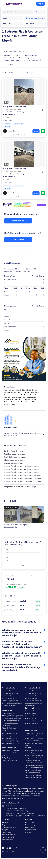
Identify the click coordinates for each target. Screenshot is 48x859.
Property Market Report (9, 760)
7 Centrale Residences (9, 728)
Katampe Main (16, 397)
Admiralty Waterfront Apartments (12, 716)
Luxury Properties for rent (33, 760)
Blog (3, 825)
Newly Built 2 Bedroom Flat (14, 107)
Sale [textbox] (37, 12)
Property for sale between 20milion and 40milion (21, 466)
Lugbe (34, 399)
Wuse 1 (6, 404)
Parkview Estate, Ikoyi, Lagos (34, 733)
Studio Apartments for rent (33, 703)
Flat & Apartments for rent (33, 693)
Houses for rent (29, 705)
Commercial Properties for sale (11, 691)
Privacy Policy (6, 830)
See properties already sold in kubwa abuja (20, 487)
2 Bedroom (8, 47)
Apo (5, 390)
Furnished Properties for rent (34, 753)
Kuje (11, 399)
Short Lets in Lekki (30, 718)
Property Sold (29, 827)
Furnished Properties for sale (14, 454)
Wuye (13, 404)
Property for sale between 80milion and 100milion (22, 475)
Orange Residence (8, 713)
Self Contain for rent (31, 698)
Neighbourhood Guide (9, 753)
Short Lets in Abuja (31, 711)
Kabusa (26, 395)
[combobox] (40, 12)
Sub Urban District (24, 402)
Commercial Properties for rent (34, 691)
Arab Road (8, 55)
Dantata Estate (9, 58)
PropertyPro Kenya (7, 832)
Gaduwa (7, 392)
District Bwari (26, 390)
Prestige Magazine (8, 758)
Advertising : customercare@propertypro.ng (20, 813)
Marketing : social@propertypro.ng (17, 811)
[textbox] (12, 18)
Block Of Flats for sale (8, 698)
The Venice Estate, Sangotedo (11, 718)
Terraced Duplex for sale (9, 705)
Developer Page (30, 825)
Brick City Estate (31, 55)
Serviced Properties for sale (14, 451)
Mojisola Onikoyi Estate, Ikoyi (34, 738)
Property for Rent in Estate (33, 777)
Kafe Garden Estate (18, 60)
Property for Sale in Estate (33, 775)
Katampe (7, 397)
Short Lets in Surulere (31, 723)
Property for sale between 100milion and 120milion (22, 478)
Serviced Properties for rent (33, 750)
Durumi (34, 390)
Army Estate (18, 55)
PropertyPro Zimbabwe (9, 834)
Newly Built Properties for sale (15, 457)
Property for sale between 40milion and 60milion (21, 469)
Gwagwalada (35, 392)
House (21, 51)
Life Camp (18, 399)
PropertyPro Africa (7, 839)
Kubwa (6, 399)
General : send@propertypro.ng (16, 808)
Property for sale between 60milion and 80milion (21, 472)
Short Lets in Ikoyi (30, 716)
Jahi (21, 395)
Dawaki (18, 390)
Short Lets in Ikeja (30, 713)
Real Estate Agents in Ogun (10, 741)
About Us (5, 822)
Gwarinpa (7, 395)
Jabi (17, 395)
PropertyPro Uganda (8, 837)
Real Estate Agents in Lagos (10, 733)
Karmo (37, 395)
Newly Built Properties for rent (34, 755)
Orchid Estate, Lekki (31, 736)
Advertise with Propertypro (10, 750)
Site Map (28, 832)
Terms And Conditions (9, 827)
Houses (6, 295)
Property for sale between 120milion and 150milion (22, 481)
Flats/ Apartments (10, 51)
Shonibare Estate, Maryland (33, 741)
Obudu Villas (6, 725)
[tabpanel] (24, 92)
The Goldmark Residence (10, 723)
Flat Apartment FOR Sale (27, 112)
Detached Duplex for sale (10, 700)
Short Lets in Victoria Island (33, 721)
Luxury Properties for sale (13, 463)
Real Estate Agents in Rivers (10, 743)
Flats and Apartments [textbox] (34, 18)
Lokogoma (26, 399)
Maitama (14, 402)
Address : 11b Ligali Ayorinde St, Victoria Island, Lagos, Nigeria (25, 815)
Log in (40, 3)
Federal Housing (23, 58)
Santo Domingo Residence (10, 720)
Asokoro (11, 390)
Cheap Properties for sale (13, 460)
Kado (32, 395)
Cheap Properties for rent (33, 758)
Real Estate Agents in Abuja (10, 736)
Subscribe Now (18, 221)
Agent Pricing (29, 822)
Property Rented (30, 830)
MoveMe (5, 755)
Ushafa (34, 402)
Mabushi (7, 402)
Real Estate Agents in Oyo (10, 738)
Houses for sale (6, 696)
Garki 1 (13, 392)
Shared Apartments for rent (33, 700)
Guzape (26, 392)
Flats (5, 291)
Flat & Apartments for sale (10, 693)
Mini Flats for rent (30, 696)
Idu (13, 395)
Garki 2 (20, 392)
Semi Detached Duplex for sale (12, 703)
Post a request (18, 240)
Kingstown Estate (33, 60)
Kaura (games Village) (30, 397)
